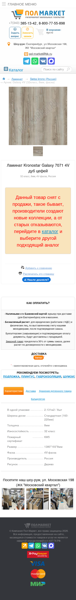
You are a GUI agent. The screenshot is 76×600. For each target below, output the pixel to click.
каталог (50, 231)
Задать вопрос (15, 34)
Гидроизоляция (48, 376)
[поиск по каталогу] (68, 69)
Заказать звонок (27, 34)
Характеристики (14, 390)
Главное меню (22, 3)
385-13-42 (22, 22)
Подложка (11, 376)
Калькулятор (38, 398)
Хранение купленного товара (55, 390)
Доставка (31, 390)
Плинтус (27, 376)
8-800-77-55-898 (52, 22)
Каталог (16, 69)
